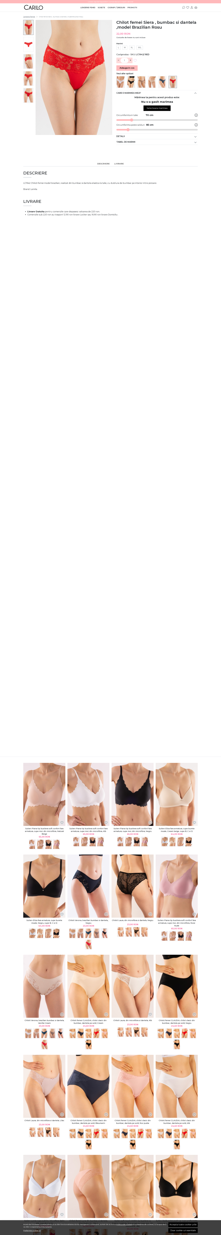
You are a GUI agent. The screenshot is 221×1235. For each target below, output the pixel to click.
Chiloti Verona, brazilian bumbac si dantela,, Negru (88, 921)
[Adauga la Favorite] (135, 60)
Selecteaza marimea (157, 108)
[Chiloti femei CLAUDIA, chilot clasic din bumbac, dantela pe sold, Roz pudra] (104, 1033)
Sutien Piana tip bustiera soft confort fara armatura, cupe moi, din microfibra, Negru (133, 829)
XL (132, 47)
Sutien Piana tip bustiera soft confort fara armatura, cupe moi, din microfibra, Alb (88, 829)
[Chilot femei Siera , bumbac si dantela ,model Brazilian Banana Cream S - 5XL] (152, 82)
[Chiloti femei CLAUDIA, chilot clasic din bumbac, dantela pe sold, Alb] (72, 1033)
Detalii (120, 136)
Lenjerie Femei (87, 7)
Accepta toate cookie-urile (183, 1224)
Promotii (132, 7)
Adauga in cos (127, 68)
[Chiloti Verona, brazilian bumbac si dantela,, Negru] (88, 886)
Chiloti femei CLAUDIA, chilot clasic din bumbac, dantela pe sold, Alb (177, 1121)
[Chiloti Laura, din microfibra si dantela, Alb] (120, 932)
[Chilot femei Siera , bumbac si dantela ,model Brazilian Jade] (162, 82)
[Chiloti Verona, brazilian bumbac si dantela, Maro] (96, 933)
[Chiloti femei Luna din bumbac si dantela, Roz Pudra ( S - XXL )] (88, 1186)
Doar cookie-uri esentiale (183, 1230)
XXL (139, 47)
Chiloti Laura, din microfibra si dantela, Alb (132, 1020)
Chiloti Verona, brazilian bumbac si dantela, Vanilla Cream (44, 1021)
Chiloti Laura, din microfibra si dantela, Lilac (44, 1120)
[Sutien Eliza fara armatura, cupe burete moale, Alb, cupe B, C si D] (164, 842)
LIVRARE (119, 164)
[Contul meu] (191, 7)
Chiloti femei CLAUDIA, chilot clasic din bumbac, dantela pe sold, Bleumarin (88, 1121)
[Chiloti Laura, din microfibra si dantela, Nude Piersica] (144, 932)
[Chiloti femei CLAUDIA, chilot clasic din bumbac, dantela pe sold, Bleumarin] (80, 1033)
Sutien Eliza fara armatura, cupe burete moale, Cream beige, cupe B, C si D (177, 829)
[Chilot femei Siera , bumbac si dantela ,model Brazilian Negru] (131, 82)
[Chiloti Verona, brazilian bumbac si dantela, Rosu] (88, 944)
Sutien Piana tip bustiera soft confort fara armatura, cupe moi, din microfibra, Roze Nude (177, 923)
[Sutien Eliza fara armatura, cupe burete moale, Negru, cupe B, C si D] (188, 842)
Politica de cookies (124, 1224)
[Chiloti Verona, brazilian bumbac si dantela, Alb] (72, 933)
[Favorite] (187, 7)
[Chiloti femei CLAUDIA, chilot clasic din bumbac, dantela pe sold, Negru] (88, 1044)
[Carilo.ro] (39, 7)
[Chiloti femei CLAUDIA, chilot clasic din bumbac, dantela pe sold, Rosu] (96, 1033)
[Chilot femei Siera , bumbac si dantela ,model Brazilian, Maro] (141, 82)
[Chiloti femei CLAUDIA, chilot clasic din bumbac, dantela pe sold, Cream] (88, 986)
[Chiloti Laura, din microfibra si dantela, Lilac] (128, 932)
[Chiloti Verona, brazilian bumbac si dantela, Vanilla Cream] (80, 933)
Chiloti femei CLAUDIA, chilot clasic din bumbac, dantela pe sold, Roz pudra (133, 1121)
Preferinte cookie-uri (32, 1231)
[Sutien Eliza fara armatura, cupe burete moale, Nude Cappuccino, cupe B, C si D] (180, 842)
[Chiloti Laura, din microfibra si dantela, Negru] (133, 886)
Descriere (103, 164)
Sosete (101, 7)
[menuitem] (28, 27)
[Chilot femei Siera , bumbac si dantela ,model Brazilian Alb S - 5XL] (120, 82)
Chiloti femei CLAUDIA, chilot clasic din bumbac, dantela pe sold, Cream (88, 1021)
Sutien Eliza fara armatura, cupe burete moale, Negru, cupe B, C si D (44, 921)
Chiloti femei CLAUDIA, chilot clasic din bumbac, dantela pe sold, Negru (177, 1021)
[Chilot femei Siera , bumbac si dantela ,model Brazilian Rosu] (173, 82)
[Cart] (196, 7)
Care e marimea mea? (128, 93)
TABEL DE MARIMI (125, 142)
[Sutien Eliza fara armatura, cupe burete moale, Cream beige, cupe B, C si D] (177, 794)
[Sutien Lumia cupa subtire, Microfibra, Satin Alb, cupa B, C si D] (44, 1186)
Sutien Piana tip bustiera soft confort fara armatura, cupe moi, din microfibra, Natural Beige (44, 831)
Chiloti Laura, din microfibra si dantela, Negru (132, 920)
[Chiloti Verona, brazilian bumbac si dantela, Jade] (88, 933)
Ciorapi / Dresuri (116, 7)
